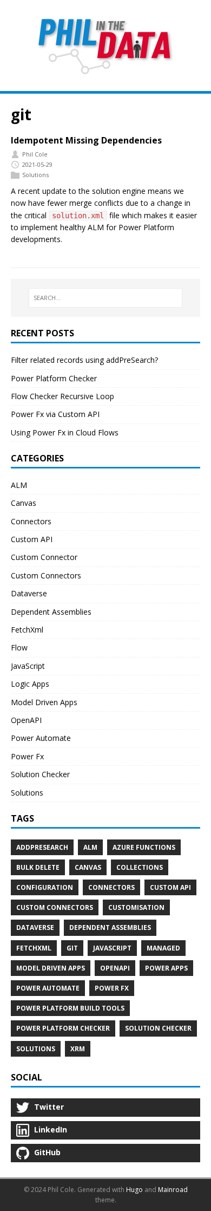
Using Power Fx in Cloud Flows (64, 432)
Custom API (31, 539)
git (72, 948)
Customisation (136, 907)
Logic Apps (30, 684)
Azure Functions (144, 847)
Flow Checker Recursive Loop (62, 396)
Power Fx (27, 756)
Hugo (134, 1189)
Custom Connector (44, 557)
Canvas (23, 503)
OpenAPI (26, 720)
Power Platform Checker (54, 378)
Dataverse (29, 593)
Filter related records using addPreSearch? (84, 360)
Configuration (44, 887)
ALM (19, 485)
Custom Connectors (46, 575)
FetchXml (27, 629)
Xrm (77, 1048)
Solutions (35, 175)
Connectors (31, 521)
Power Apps (166, 968)
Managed (163, 948)
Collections (139, 867)
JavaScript (28, 666)
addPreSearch (42, 847)
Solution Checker (40, 774)
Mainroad (173, 1189)
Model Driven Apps (44, 702)
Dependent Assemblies (51, 612)
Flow (19, 647)
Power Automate (41, 738)
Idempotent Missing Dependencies (86, 140)
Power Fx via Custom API (55, 414)
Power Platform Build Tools (70, 1008)
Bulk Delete (38, 867)
